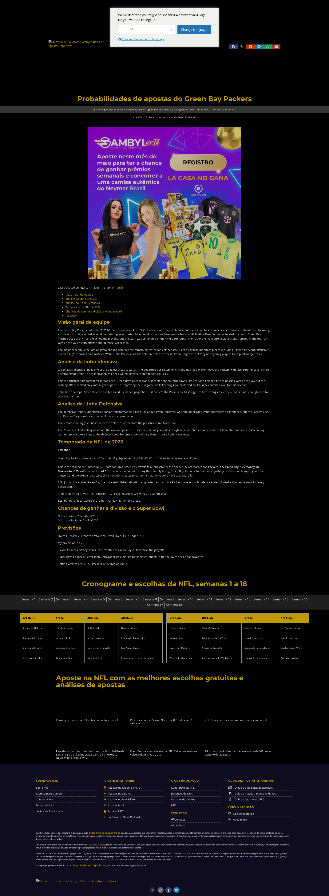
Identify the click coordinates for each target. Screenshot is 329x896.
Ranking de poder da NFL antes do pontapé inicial (87, 720)
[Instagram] (152, 890)
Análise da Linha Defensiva (82, 303)
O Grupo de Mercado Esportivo (86, 865)
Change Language (194, 29)
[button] (233, 46)
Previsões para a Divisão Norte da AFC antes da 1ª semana (161, 721)
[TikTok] (160, 890)
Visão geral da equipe (79, 294)
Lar (133, 117)
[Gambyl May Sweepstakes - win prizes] (164, 278)
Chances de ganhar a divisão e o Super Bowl (93, 311)
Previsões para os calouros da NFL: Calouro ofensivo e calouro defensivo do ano (163, 752)
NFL (234, 109)
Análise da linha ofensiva (81, 299)
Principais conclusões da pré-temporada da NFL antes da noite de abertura (238, 752)
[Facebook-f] (168, 890)
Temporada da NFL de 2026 (83, 307)
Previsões (71, 316)
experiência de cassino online (104, 833)
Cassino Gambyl (97, 844)
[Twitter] (176, 890)
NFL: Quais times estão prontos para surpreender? (235, 720)
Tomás (119, 287)
